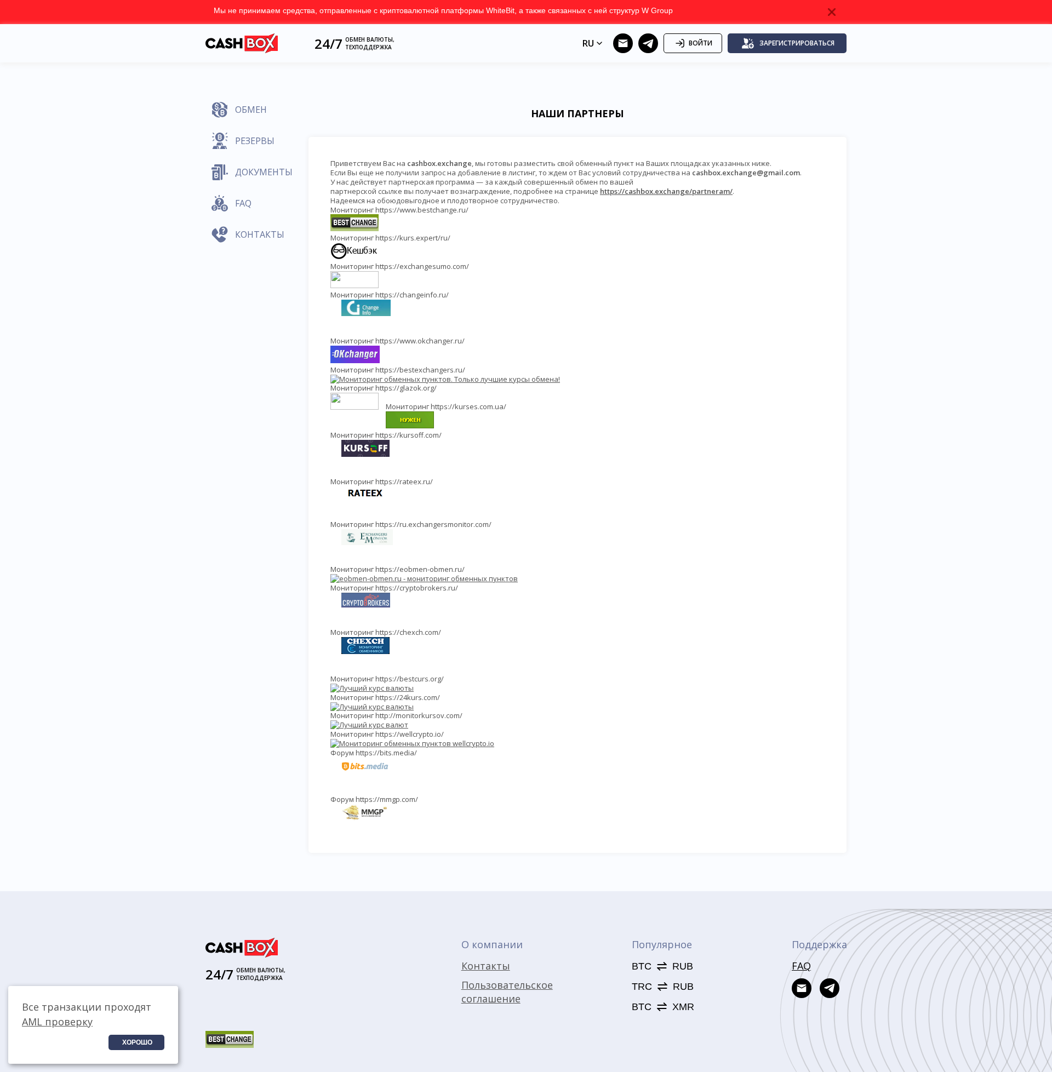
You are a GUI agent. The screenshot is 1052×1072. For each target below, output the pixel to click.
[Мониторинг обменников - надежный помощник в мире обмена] (410, 426)
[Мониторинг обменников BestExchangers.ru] (445, 379)
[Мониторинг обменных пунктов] (372, 688)
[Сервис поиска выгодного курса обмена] (354, 285)
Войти (700, 43)
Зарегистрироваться (796, 43)
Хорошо (137, 1042)
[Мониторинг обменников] (369, 725)
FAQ (801, 965)
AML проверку (57, 1021)
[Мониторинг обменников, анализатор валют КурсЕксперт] (354, 257)
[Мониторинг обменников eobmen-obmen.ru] (424, 578)
